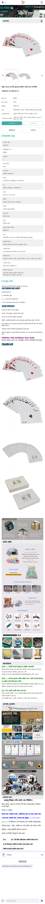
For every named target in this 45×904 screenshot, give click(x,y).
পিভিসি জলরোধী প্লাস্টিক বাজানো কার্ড (13, 849)
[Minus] (42, 855)
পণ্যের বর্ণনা (33, 130)
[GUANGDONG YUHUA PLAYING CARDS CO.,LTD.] (23, 2)
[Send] (42, 900)
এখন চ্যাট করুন (33, 123)
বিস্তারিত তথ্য (12, 130)
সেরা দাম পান (12, 123)
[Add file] (2, 900)
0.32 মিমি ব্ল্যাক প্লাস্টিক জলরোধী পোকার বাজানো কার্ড (18, 844)
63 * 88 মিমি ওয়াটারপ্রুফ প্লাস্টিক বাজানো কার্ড (24, 839)
